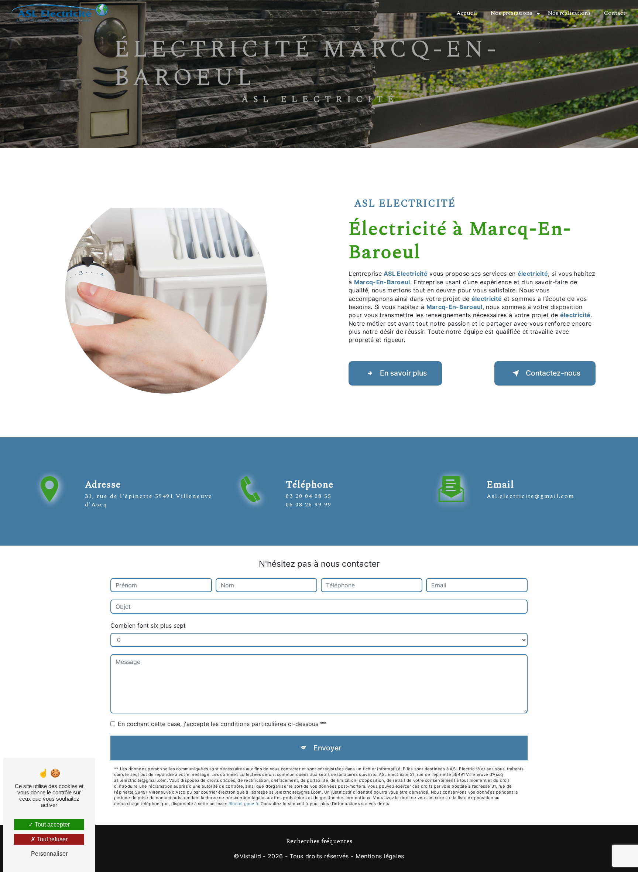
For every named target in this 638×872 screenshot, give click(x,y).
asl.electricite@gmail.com (530, 496)
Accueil (466, 13)
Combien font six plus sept (148, 625)
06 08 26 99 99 (309, 504)
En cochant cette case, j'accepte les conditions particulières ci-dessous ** (222, 723)
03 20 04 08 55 (309, 496)
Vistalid (250, 856)
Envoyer (327, 747)
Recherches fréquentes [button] (319, 841)
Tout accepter (51, 824)
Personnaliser (49, 854)
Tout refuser (51, 839)
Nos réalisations (569, 13)
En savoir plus (403, 373)
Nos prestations (511, 13)
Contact (614, 13)
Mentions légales (380, 856)
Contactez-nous (553, 373)
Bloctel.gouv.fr (243, 803)
